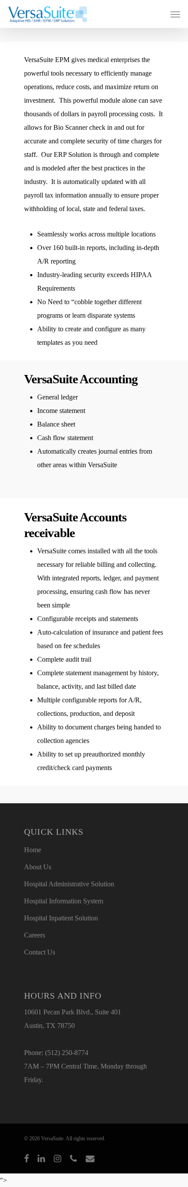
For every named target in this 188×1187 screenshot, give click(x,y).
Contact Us (39, 952)
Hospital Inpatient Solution (61, 918)
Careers (34, 935)
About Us (37, 867)
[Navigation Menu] (175, 14)
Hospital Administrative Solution (69, 884)
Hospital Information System (63, 901)
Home (32, 850)
